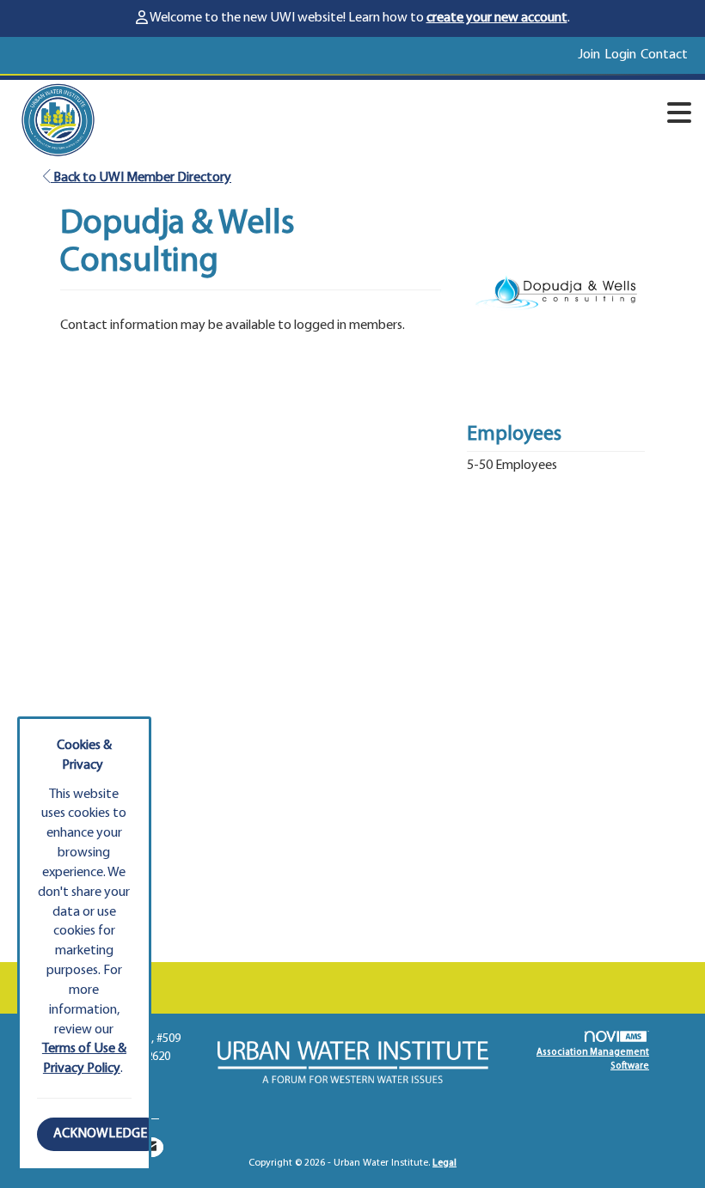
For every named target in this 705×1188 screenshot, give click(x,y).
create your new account (496, 18)
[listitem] (591, 55)
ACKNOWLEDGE (100, 1134)
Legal (444, 1163)
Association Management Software (592, 1059)
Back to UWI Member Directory (141, 178)
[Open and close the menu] (408, 116)
